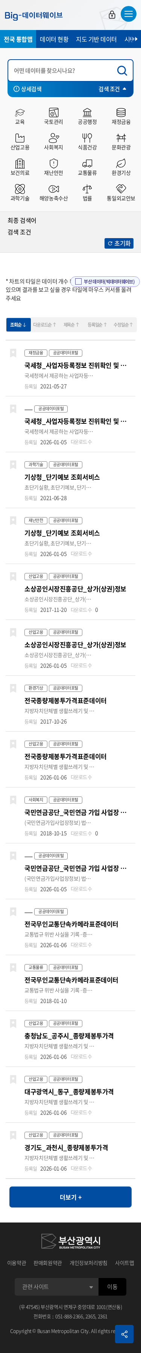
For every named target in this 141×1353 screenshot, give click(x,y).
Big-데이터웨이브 (34, 16)
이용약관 (16, 1262)
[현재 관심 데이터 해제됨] (13, 353)
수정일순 (121, 324)
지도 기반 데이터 (96, 39)
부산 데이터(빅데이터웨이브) (109, 281)
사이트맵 (124, 1262)
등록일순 (95, 324)
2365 (90, 1316)
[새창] (70, 1242)
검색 (124, 70)
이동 (112, 1286)
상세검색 (31, 89)
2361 (103, 1316)
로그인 (112, 14)
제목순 (69, 324)
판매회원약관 (47, 1262)
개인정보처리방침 (89, 1262)
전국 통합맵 (18, 39)
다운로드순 (42, 324)
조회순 (15, 324)
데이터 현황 (54, 39)
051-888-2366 (69, 1316)
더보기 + (71, 1197)
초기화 (122, 243)
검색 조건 (109, 89)
